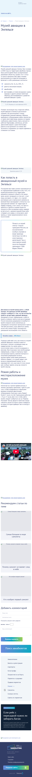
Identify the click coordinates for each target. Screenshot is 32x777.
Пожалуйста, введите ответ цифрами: (10, 620)
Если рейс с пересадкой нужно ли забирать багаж (15, 715)
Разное (10, 686)
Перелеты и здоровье (15, 678)
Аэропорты (11, 667)
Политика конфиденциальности (16, 762)
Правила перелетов (14, 682)
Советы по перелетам (15, 698)
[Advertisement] (16, 49)
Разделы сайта (11, 767)
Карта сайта (11, 757)
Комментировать (11, 639)
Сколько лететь (13, 694)
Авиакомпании (12, 659)
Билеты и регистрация (15, 663)
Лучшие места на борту (15, 675)
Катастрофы (12, 671)
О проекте (10, 759)
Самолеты (11, 690)
